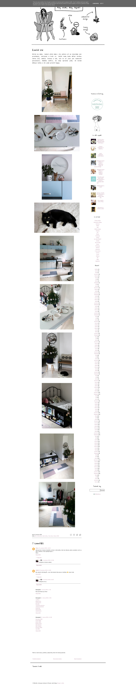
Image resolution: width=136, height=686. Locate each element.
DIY (97, 232)
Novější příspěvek (37, 658)
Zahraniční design (98, 222)
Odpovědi (39, 557)
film (97, 257)
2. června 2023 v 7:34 (46, 589)
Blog (98, 259)
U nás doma (50, 536)
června (96, 297)
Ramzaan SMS (39, 619)
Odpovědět (38, 554)
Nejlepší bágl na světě (100, 186)
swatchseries (38, 611)
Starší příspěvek (77, 658)
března (96, 276)
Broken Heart (39, 623)
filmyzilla (37, 604)
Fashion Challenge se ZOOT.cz (101, 147)
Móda (97, 225)
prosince (96, 292)
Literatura (97, 249)
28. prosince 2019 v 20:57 (48, 579)
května (96, 269)
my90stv (37, 599)
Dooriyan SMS (39, 627)
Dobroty (97, 247)
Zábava (97, 256)
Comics (97, 252)
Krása (97, 244)
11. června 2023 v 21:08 (46, 617)
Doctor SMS (38, 622)
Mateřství (98, 261)
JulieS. (37, 570)
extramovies (38, 602)
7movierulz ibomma (40, 605)
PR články (97, 246)
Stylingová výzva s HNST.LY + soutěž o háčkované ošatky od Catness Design (99, 163)
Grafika (97, 240)
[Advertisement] (97, 69)
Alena (37, 548)
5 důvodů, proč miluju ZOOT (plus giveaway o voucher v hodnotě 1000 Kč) (100, 180)
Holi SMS (38, 629)
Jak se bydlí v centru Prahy (101, 201)
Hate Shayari (38, 624)
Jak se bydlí (97, 242)
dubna (96, 326)
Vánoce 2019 (56, 536)
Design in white (60, 683)
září (96, 279)
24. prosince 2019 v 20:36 (48, 560)
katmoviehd (38, 609)
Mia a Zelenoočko (38, 536)
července (96, 274)
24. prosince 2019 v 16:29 (45, 548)
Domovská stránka (57, 658)
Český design (98, 220)
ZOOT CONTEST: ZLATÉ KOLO (101, 155)
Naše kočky (45, 536)
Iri (39, 560)
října (96, 272)
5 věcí (97, 254)
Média (97, 234)
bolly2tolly (38, 608)
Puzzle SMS (38, 620)
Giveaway (97, 235)
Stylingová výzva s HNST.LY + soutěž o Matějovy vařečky (100, 172)
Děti (98, 227)
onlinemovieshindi (40, 606)
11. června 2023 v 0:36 (46, 597)
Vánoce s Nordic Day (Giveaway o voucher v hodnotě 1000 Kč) (100, 195)
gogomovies (38, 601)
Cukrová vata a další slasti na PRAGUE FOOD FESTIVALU (100, 141)
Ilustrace (98, 224)
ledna (96, 281)
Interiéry (98, 230)
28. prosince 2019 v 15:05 (45, 570)
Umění (97, 237)
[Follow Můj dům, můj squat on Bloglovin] (97, 131)
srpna (96, 286)
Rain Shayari (38, 626)
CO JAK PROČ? (97, 239)
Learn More (96, 3)
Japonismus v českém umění (100, 208)
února (96, 270)
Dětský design (97, 229)
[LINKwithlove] (97, 494)
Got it (101, 3)
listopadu (96, 282)
